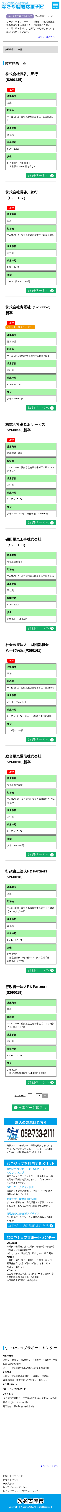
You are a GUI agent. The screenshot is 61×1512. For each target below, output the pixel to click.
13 (39, 1095)
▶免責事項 (8, 1483)
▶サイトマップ (10, 1480)
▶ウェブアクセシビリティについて (20, 1491)
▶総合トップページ (13, 1476)
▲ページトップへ (49, 1466)
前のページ (20, 1095)
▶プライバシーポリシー (15, 1487)
